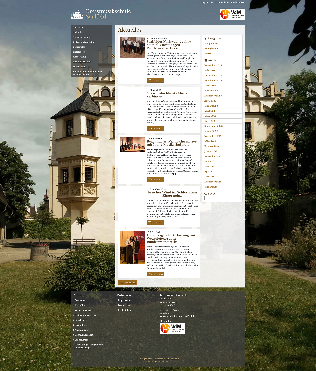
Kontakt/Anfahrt (82, 61)
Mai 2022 (209, 111)
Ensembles (79, 52)
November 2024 (213, 80)
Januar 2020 (211, 131)
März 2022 (210, 116)
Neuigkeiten (211, 48)
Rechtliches (237, 2)
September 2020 (213, 126)
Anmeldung (79, 57)
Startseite (78, 27)
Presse (207, 53)
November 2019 (212, 136)
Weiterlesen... (155, 80)
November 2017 (212, 156)
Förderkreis (79, 66)
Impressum (207, 2)
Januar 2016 (210, 187)
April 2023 (210, 101)
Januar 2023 (211, 106)
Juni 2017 (209, 161)
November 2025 (213, 65)
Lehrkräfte (79, 47)
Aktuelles (78, 32)
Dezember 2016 (212, 182)
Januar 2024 (211, 90)
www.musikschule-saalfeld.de (179, 316)
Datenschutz (222, 2)
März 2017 (210, 176)
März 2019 (210, 141)
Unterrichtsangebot (84, 42)
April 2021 (210, 121)
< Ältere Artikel (127, 282)
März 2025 (210, 70)
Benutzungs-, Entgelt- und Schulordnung (87, 73)
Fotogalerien (211, 43)
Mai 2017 (209, 166)
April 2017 (209, 171)
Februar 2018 (211, 146)
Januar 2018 (210, 151)
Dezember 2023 (213, 96)
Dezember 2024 (213, 75)
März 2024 (210, 85)
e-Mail (166, 313)
